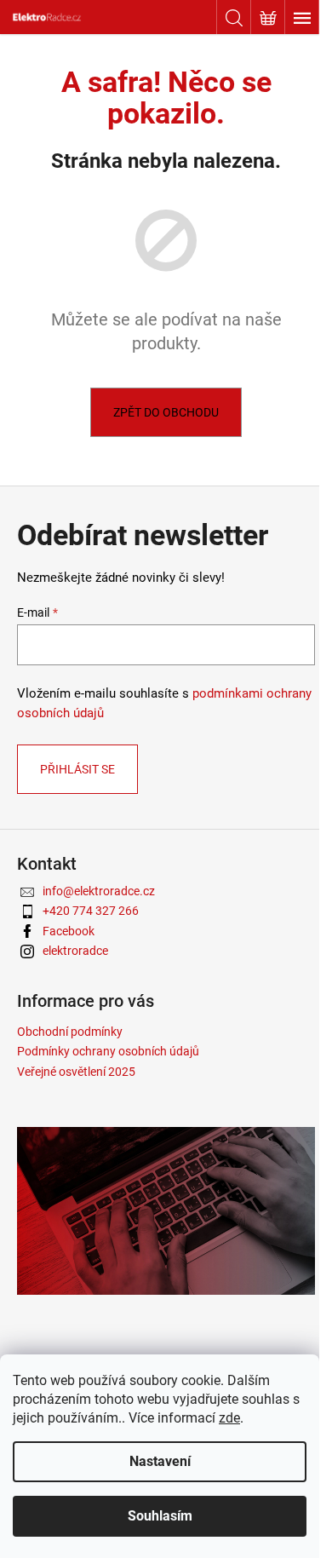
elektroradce (75, 950)
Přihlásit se (77, 769)
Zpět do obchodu (166, 412)
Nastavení (160, 1461)
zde (229, 1418)
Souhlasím (160, 1516)
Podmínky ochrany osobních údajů (108, 1051)
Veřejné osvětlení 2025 (76, 1071)
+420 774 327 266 (91, 910)
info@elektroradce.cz (99, 891)
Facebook (68, 931)
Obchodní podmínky (70, 1031)
